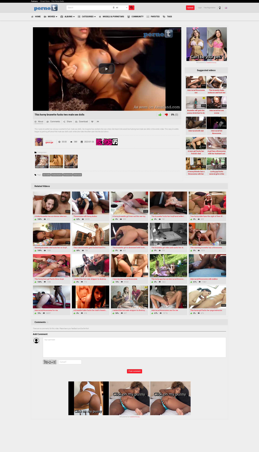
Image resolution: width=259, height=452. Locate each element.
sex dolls (46, 175)
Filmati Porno (45, 1)
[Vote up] (160, 114)
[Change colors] (220, 7)
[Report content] (97, 121)
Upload (190, 8)
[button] (107, 68)
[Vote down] (166, 114)
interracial (77, 175)
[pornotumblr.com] (48, 8)
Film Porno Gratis (58, 1)
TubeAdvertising (211, 62)
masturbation (57, 175)
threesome (68, 175)
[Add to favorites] (92, 121)
